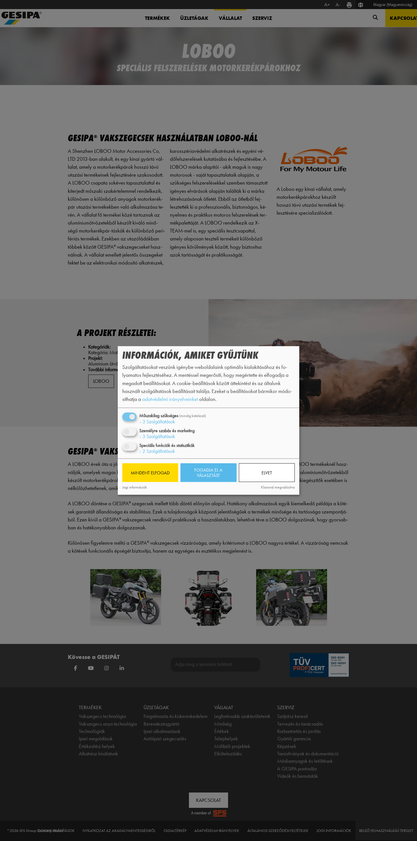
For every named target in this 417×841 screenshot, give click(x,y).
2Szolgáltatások (157, 451)
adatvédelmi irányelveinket (170, 399)
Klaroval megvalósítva (278, 487)
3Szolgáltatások (157, 421)
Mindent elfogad (150, 472)
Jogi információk (134, 487)
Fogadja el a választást (208, 472)
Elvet (267, 472)
